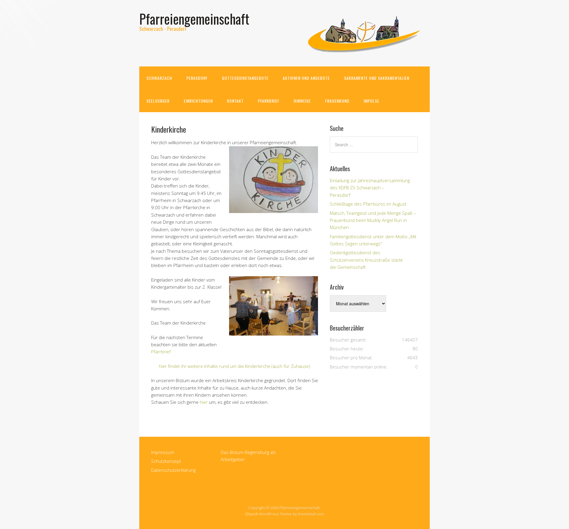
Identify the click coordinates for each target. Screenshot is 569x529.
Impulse (371, 101)
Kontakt (235, 101)
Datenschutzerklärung (173, 470)
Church (251, 514)
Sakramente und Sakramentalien (376, 78)
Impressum (162, 452)
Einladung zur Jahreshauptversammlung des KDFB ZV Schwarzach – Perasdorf (370, 187)
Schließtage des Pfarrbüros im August (368, 204)
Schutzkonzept (166, 461)
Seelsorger (158, 101)
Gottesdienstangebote (245, 78)
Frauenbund (337, 101)
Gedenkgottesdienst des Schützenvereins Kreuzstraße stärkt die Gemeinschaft (366, 260)
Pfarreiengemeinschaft (194, 18)
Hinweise (302, 101)
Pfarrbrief (268, 101)
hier (204, 402)
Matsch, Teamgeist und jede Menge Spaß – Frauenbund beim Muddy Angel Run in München (373, 220)
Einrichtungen (198, 101)
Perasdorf (197, 78)
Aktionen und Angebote (306, 78)
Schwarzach (159, 78)
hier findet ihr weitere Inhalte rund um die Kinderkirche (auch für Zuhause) (234, 366)
